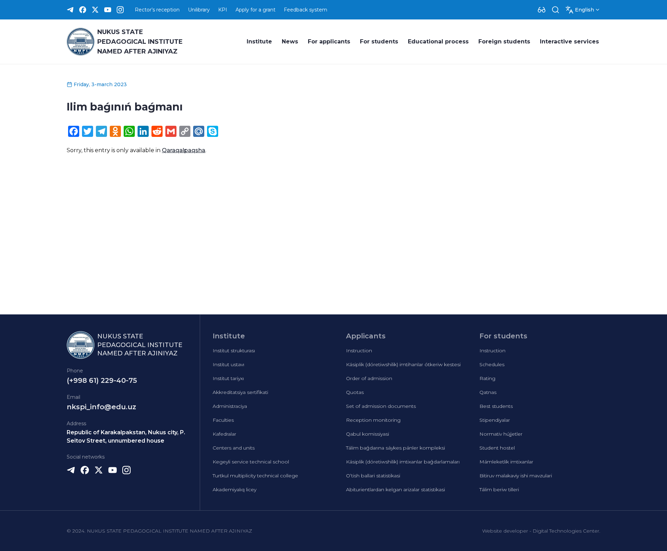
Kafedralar (224, 434)
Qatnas (487, 392)
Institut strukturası (234, 350)
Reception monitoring (373, 420)
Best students (496, 406)
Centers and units (234, 448)
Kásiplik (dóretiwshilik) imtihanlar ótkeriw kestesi (403, 364)
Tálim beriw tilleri (499, 489)
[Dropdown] (541, 10)
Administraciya (230, 406)
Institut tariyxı (228, 378)
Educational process (438, 41)
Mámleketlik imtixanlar (506, 462)
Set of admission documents (381, 406)
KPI (222, 10)
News (290, 41)
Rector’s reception (157, 10)
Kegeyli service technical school (251, 462)
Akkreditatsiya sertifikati (240, 392)
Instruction (359, 350)
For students (379, 41)
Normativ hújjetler (500, 434)
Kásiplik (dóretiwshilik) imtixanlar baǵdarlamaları (403, 462)
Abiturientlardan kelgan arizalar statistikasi (395, 489)
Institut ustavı (228, 364)
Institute (259, 41)
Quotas (355, 392)
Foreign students (504, 41)
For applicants (329, 41)
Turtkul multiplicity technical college (255, 475)
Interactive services (569, 41)
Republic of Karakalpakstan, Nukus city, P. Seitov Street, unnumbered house (126, 436)
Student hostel (497, 448)
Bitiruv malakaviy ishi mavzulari (515, 475)
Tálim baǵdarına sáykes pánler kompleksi (395, 448)
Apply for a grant (255, 10)
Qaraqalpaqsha (183, 150)
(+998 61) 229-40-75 (102, 380)
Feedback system (305, 10)
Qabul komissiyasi (367, 434)
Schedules (491, 364)
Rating (487, 378)
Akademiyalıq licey (234, 489)
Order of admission (369, 378)
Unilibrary (199, 10)
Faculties (223, 420)
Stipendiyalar (494, 420)
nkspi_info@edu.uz (101, 407)
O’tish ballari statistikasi (373, 475)
